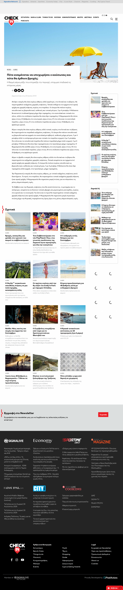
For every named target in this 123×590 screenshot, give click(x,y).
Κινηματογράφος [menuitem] (69, 17)
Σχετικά (10, 209)
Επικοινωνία (96, 557)
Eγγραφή (103, 415)
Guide (15, 69)
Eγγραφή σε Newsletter (101, 548)
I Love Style (68, 1)
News (9, 69)
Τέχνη (64, 551)
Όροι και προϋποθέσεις (101, 551)
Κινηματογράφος (40, 560)
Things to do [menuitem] (47, 17)
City (60, 1)
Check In (77, 1)
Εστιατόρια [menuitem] (25, 17)
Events (36, 566)
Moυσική (37, 557)
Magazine (85, 1)
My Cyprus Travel (104, 1)
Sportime (41, 1)
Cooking (93, 1)
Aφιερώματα (67, 560)
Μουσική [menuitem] (57, 17)
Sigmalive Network (11, 1)
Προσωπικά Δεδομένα (100, 554)
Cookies (94, 563)
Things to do (38, 554)
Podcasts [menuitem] (25, 21)
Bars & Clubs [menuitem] (36, 17)
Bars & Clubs (38, 551)
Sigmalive (25, 1)
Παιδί (64, 548)
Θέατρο (36, 563)
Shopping (66, 554)
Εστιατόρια (38, 548)
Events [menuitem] (96, 17)
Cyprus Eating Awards (71, 566)
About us (95, 560)
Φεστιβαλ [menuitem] (88, 17)
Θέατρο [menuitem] (80, 17)
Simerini (33, 1)
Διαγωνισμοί (67, 563)
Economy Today (52, 1)
